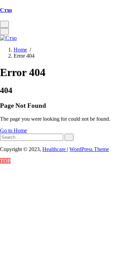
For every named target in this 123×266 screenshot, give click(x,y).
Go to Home (13, 130)
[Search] (69, 137)
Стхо (6, 10)
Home (20, 50)
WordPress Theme (89, 149)
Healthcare (54, 149)
